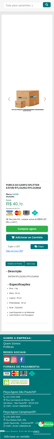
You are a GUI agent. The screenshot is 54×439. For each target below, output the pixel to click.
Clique (40, 246)
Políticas (8, 346)
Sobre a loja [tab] (31, 264)
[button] (9, 99)
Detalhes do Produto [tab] (15, 264)
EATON (15, 194)
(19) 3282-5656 (12, 417)
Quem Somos (11, 343)
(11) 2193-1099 (12, 397)
